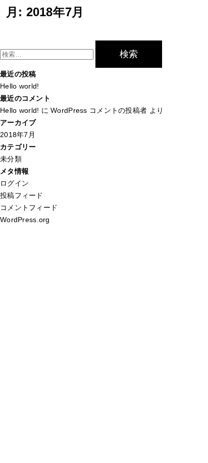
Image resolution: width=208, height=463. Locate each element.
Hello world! (19, 86)
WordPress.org (25, 220)
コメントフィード (29, 207)
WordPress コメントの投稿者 (98, 110)
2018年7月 (17, 135)
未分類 (11, 159)
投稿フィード (21, 195)
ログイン (14, 183)
